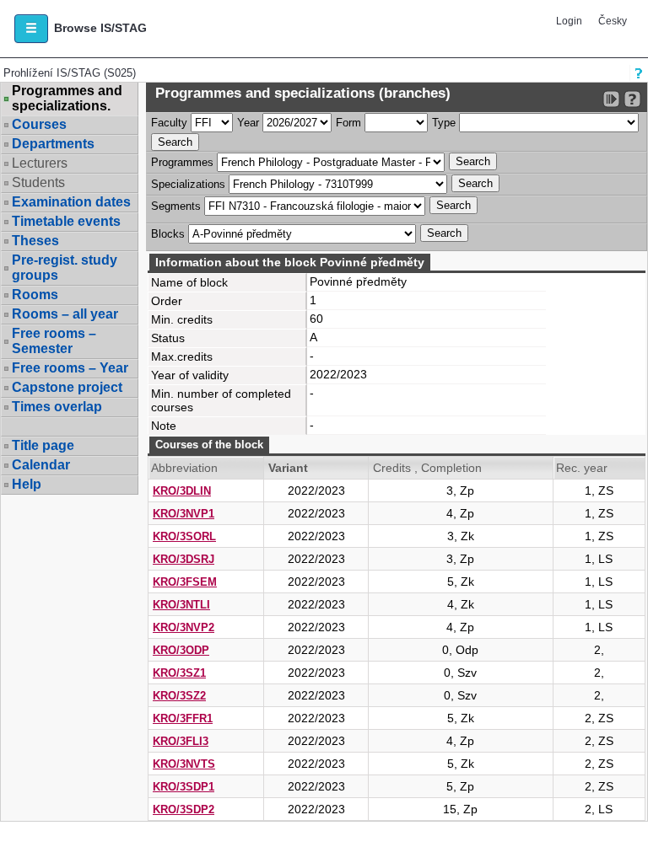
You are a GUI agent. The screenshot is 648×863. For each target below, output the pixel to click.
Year (248, 122)
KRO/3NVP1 (183, 513)
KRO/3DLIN (182, 491)
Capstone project (67, 387)
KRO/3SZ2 (179, 695)
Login (569, 21)
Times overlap (57, 406)
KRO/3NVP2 (183, 627)
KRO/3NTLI (181, 604)
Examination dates (71, 202)
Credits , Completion (427, 467)
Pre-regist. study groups (64, 267)
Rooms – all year (65, 314)
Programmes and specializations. (67, 98)
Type (444, 122)
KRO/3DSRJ (183, 559)
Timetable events (66, 221)
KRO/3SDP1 (183, 786)
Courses (39, 124)
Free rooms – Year (70, 368)
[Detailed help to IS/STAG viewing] (632, 99)
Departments (53, 144)
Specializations (188, 184)
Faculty (169, 122)
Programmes (182, 162)
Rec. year (582, 467)
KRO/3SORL (184, 536)
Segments (176, 206)
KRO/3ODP (181, 650)
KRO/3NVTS (184, 764)
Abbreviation (184, 467)
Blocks (168, 234)
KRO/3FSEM (185, 582)
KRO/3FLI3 (180, 741)
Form (348, 122)
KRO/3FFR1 (183, 718)
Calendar (41, 465)
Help (26, 484)
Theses (35, 240)
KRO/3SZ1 (179, 673)
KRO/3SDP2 (183, 809)
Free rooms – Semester (54, 341)
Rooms (35, 294)
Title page (43, 445)
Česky (612, 21)
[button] (31, 28)
